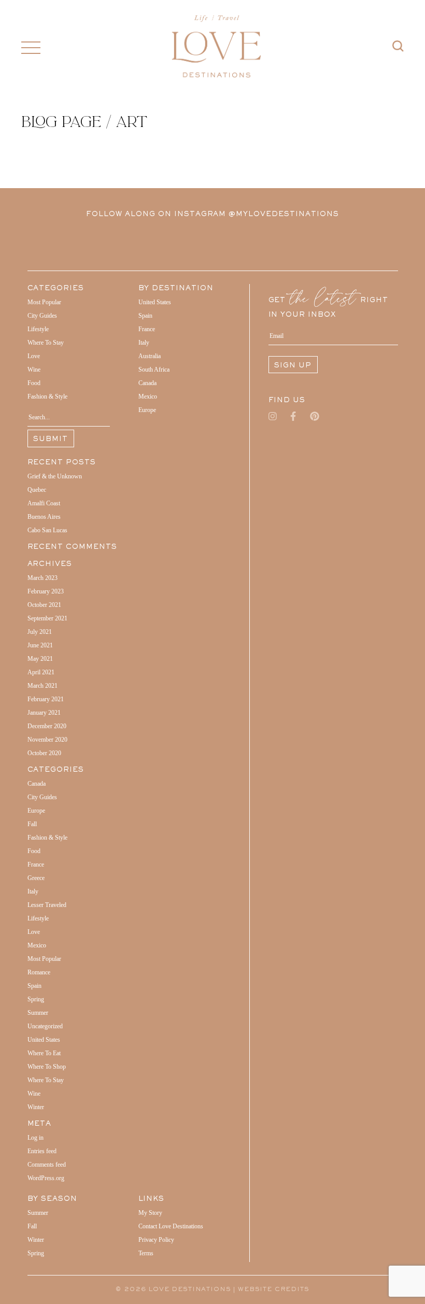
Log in (35, 1137)
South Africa (153, 369)
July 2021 (39, 631)
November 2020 (47, 739)
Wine (33, 369)
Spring (35, 999)
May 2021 (40, 658)
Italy (32, 891)
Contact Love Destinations (170, 1226)
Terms (145, 1253)
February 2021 (45, 699)
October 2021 (44, 604)
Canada (36, 783)
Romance (38, 972)
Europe (36, 810)
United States (43, 1039)
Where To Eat (44, 1053)
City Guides (42, 315)
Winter (35, 1107)
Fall (32, 824)
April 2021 (40, 672)
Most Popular (44, 302)
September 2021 (47, 618)
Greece (36, 878)
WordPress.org (45, 1178)
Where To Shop (46, 1066)
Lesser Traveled (46, 905)
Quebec (36, 489)
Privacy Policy (156, 1239)
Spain (34, 985)
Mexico (36, 945)
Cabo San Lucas (47, 530)
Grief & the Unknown (54, 476)
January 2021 (44, 712)
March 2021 (42, 685)
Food (33, 383)
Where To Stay (45, 342)
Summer (37, 1012)
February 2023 (45, 591)
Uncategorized (45, 1026)
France (35, 864)
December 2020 (46, 726)
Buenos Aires (44, 516)
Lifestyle (38, 329)
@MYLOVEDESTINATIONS (283, 214)
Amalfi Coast (43, 503)
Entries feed (41, 1151)
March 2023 (42, 578)
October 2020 (44, 753)
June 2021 (40, 645)
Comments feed (46, 1164)
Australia (149, 356)
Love (33, 356)
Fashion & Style (47, 396)
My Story (150, 1212)
